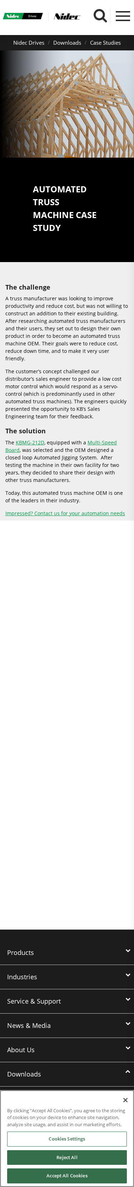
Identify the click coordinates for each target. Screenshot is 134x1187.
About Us (21, 1049)
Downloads (67, 42)
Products (20, 952)
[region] (67, 1138)
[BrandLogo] (23, 17)
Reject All (66, 1157)
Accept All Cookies (66, 1175)
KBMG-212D (30, 442)
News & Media (29, 1025)
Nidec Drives (28, 42)
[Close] (125, 1100)
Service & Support (34, 1001)
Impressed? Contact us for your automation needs (65, 513)
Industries (22, 976)
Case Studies (105, 42)
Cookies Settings (67, 1139)
